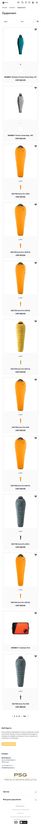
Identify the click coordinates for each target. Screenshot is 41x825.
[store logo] (5, 2)
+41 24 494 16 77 (7, 765)
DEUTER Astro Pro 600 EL (20, 602)
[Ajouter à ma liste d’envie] (35, 29)
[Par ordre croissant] (37, 21)
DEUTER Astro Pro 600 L (20, 544)
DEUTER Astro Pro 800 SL (20, 369)
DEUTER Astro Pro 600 (20, 704)
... (21, 716)
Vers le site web (8, 744)
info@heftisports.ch (8, 767)
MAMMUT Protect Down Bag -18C (20, 135)
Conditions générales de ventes (20, 817)
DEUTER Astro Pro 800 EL (20, 310)
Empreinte (20, 813)
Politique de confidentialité (20, 809)
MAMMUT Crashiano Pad (20, 648)
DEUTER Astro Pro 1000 (20, 194)
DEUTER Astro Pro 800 (20, 427)
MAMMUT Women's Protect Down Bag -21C (20, 77)
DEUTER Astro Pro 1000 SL (20, 252)
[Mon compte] (26, 2)
